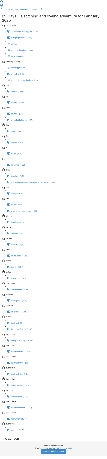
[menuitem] (1, 6)
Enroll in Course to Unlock (53, 451)
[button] (1, 2)
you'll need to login (64, 448)
